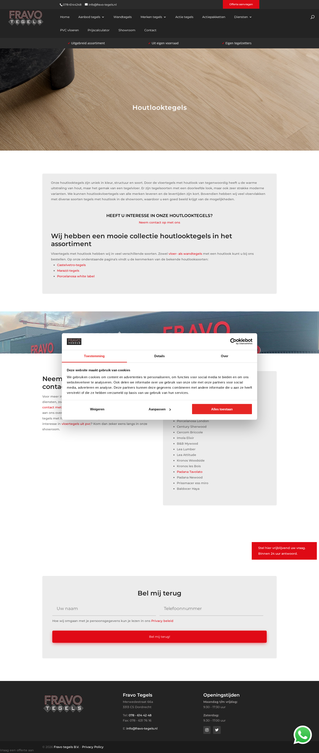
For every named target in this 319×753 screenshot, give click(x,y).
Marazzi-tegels (68, 271)
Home (64, 17)
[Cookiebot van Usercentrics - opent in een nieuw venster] (233, 341)
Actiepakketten (213, 17)
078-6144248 (72, 4)
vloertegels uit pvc (76, 424)
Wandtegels (122, 17)
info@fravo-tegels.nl (142, 728)
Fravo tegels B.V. (66, 747)
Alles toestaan (222, 409)
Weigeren (97, 409)
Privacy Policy (93, 747)
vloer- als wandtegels (185, 254)
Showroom (126, 30)
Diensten (241, 17)
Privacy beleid (162, 621)
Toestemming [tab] (94, 356)
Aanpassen (157, 409)
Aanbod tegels (89, 17)
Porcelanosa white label (76, 276)
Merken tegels (151, 17)
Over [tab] (224, 356)
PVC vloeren (69, 30)
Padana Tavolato (189, 472)
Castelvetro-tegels (71, 265)
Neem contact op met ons (159, 222)
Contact (150, 30)
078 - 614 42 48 (140, 715)
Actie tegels (184, 17)
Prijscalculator (99, 30)
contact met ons (55, 407)
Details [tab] (159, 356)
